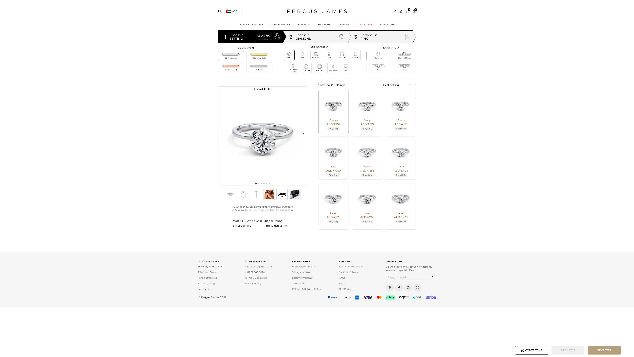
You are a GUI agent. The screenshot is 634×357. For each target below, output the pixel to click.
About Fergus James (351, 266)
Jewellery (345, 24)
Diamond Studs (207, 272)
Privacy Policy (253, 283)
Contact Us (387, 24)
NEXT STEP (604, 350)
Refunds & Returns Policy (306, 289)
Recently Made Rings (210, 266)
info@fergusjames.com (258, 266)
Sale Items (366, 24)
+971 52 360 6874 (254, 272)
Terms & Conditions (256, 277)
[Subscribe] (432, 277)
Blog (342, 283)
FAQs (342, 277)
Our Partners (346, 289)
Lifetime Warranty (302, 277)
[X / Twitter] (418, 288)
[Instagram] (408, 288)
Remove (268, 39)
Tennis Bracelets (207, 277)
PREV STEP (568, 350)
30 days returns (301, 272)
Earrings (304, 24)
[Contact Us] (394, 11)
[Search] (220, 11)
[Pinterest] (390, 288)
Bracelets (323, 24)
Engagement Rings (251, 24)
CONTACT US (533, 350)
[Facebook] (399, 288)
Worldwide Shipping (304, 266)
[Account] (401, 11)
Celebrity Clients (348, 272)
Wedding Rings (280, 24)
